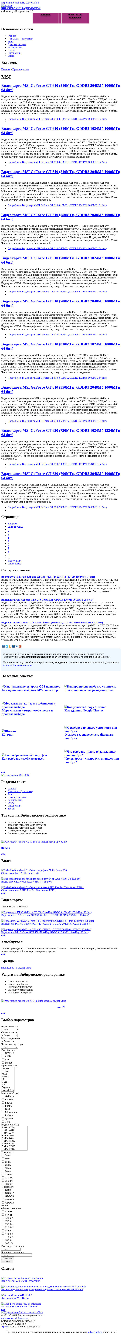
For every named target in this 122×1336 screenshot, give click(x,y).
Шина (4, 1205)
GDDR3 (9, 1196)
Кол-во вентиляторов (12, 1252)
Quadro (9, 1118)
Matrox (8, 1062)
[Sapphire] (7, 1087)
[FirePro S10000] (14, 1143)
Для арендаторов (17, 44)
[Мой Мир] (13, 646)
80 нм (8, 1168)
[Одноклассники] (10, 646)
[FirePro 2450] (14, 1135)
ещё (3, 772)
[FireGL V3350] (14, 1127)
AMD (8, 1056)
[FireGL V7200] (14, 1130)
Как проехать (15, 47)
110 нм (8, 1174)
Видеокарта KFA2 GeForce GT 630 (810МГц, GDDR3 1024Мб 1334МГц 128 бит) (45, 915)
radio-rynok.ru (8, 1318)
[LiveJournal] (17, 646)
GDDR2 (9, 1193)
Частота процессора (12, 1044)
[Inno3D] (7, 1076)
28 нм (8, 1155)
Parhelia (9, 1115)
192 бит (9, 1221)
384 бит (9, 1230)
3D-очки (7, 734)
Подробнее (57, 119)
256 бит (9, 1224)
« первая (12, 523)
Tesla (7, 1121)
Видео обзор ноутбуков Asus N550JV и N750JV (27, 881)
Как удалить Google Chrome (83, 710)
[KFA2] (7, 1074)
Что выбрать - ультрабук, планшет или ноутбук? (91, 760)
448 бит (9, 1233)
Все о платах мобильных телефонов (20, 1281)
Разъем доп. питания (12, 1246)
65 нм (8, 1165)
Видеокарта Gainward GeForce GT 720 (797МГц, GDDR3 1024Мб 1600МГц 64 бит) (48, 576)
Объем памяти (9, 1032)
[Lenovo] (7, 1071)
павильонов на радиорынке (16, 967)
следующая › (14, 560)
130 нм (9, 1177)
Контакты (22, 1318)
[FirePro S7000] (14, 1146)
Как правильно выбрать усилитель (88, 690)
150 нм (9, 1180)
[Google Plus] (20, 646)
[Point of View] (7, 1090)
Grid (7, 1109)
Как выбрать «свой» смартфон (23, 758)
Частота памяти (9, 1026)
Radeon (9, 1099)
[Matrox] (7, 1082)
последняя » (14, 563)
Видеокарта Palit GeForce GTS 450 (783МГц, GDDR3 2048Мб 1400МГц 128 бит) (44, 932)
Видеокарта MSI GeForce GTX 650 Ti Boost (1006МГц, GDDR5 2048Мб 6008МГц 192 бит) (52, 622)
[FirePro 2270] (14, 1133)
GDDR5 (9, 1202)
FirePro (9, 1106)
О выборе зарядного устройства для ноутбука (89, 736)
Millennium (11, 1112)
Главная (12, 35)
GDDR (9, 1190)
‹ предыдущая (15, 526)
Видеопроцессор (10, 1124)
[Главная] (6, 5)
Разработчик (8, 1050)
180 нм (9, 1184)
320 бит (9, 1227)
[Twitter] (7, 646)
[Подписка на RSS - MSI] (15, 775)
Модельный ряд (9, 1093)
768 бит (9, 1240)
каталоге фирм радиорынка (18, 665)
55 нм (8, 1161)
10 (9, 555)
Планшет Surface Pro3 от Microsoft (19, 1306)
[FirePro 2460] (14, 1138)
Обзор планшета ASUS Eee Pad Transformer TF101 (28, 890)
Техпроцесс (7, 1152)
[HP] (7, 1079)
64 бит (8, 1214)
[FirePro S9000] (14, 1149)
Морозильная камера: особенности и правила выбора (27, 712)
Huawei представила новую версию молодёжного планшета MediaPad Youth (42, 1289)
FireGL (9, 1102)
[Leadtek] (7, 1068)
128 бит (9, 1218)
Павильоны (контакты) (20, 38)
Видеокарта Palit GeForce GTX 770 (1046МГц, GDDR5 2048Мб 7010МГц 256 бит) (47, 599)
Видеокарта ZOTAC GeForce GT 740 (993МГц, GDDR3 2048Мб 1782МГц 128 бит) (46, 923)
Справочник (14, 53)
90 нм (8, 1171)
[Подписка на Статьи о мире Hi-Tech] (22, 1312)
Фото (10, 41)
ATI (7, 1059)
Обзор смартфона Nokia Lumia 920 (20, 873)
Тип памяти (7, 1186)
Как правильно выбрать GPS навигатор (30, 690)
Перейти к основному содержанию (20, 2)
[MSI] (7, 1084)
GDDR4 (9, 1199)
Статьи (11, 50)
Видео (11, 55)
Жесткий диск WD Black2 (15, 1298)
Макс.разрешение (10, 1038)
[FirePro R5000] (14, 1141)
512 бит (9, 1237)
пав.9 (61, 1007)
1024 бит (10, 1243)
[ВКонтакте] (3, 646)
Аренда (5, 1326)
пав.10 (5, 847)
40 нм (8, 1158)
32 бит (8, 1211)
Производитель (20, 69)
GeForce (9, 1096)
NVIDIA (9, 1053)
